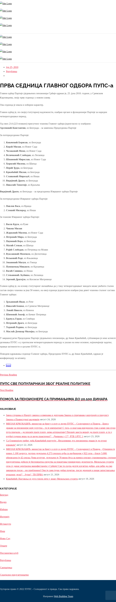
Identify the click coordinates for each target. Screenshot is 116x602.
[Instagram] (0, 31)
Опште (3, 545)
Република (11, 71)
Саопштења (6, 567)
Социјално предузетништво (14, 575)
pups (8, 365)
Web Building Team (63, 596)
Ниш (2, 531)
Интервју (5, 516)
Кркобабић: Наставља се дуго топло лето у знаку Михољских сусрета (42, 479)
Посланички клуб (9, 553)
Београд (4, 495)
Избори (4, 509)
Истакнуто (5, 524)
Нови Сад (5, 538)
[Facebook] (1, 31)
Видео (3, 502)
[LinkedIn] (2, 31)
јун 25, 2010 (12, 67)
